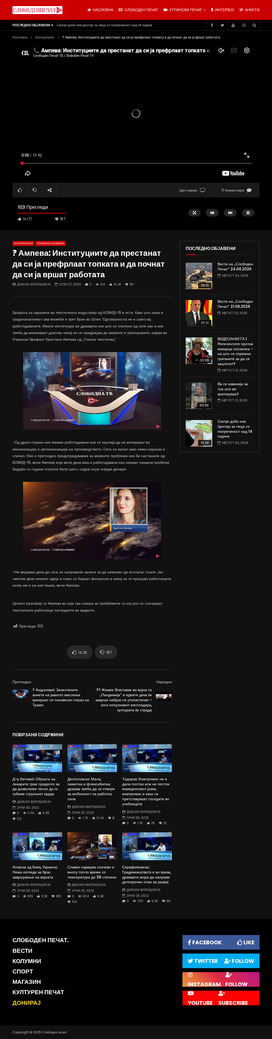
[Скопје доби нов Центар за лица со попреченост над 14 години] (199, 433)
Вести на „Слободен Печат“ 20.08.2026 (87, 25)
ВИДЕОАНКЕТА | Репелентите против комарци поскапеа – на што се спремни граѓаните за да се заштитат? (235, 351)
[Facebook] (211, 25)
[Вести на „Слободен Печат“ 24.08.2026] (199, 276)
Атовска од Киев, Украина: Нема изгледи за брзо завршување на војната (35, 872)
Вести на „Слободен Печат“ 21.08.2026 (235, 304)
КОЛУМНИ (26, 961)
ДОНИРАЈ (26, 1003)
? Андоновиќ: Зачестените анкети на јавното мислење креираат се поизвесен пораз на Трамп (60, 697)
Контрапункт (44, 37)
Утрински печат (185, 9)
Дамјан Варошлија (34, 284)
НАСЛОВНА (102, 9)
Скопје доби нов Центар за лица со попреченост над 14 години (235, 429)
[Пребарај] (254, 25)
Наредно (164, 682)
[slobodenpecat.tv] (37, 10)
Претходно (21, 682)
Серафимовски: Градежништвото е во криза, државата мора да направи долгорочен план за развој (146, 874)
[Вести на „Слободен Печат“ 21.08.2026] (199, 313)
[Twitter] (222, 25)
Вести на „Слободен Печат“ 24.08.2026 (235, 266)
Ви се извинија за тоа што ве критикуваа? (233, 389)
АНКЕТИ (252, 9)
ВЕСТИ (22, 951)
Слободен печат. (40, 940)
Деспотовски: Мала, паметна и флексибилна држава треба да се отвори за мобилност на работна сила (91, 789)
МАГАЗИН (26, 982)
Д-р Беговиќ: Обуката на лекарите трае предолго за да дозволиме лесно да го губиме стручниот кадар (36, 786)
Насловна (19, 37)
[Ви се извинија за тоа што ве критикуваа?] (199, 396)
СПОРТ (22, 971)
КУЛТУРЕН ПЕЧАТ (38, 992)
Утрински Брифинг (50, 243)
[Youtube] (233, 25)
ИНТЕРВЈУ (224, 9)
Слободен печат (141, 9)
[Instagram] (243, 25)
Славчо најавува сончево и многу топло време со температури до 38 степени (91, 872)
